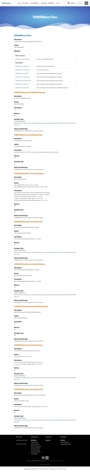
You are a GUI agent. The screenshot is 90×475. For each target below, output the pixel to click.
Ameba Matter (34, 454)
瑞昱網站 (62, 440)
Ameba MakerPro (64, 442)
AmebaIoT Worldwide (65, 444)
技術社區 (44, 3)
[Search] (86, 3)
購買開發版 (34, 440)
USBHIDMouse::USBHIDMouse (22, 59)
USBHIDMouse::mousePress (22, 73)
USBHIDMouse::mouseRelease (22, 77)
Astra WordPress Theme (60, 469)
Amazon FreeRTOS (35, 448)
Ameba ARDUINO (35, 444)
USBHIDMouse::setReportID (22, 66)
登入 (58, 3)
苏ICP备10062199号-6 (45, 465)
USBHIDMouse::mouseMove (22, 84)
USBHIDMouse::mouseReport (22, 70)
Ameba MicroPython (36, 452)
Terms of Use (60, 461)
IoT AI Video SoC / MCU (21, 440)
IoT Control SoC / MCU (21, 444)
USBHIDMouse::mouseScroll (22, 88)
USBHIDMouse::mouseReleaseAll (23, 80)
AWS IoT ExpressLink (36, 446)
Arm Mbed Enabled (35, 450)
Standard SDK (34, 442)
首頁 (19, 3)
